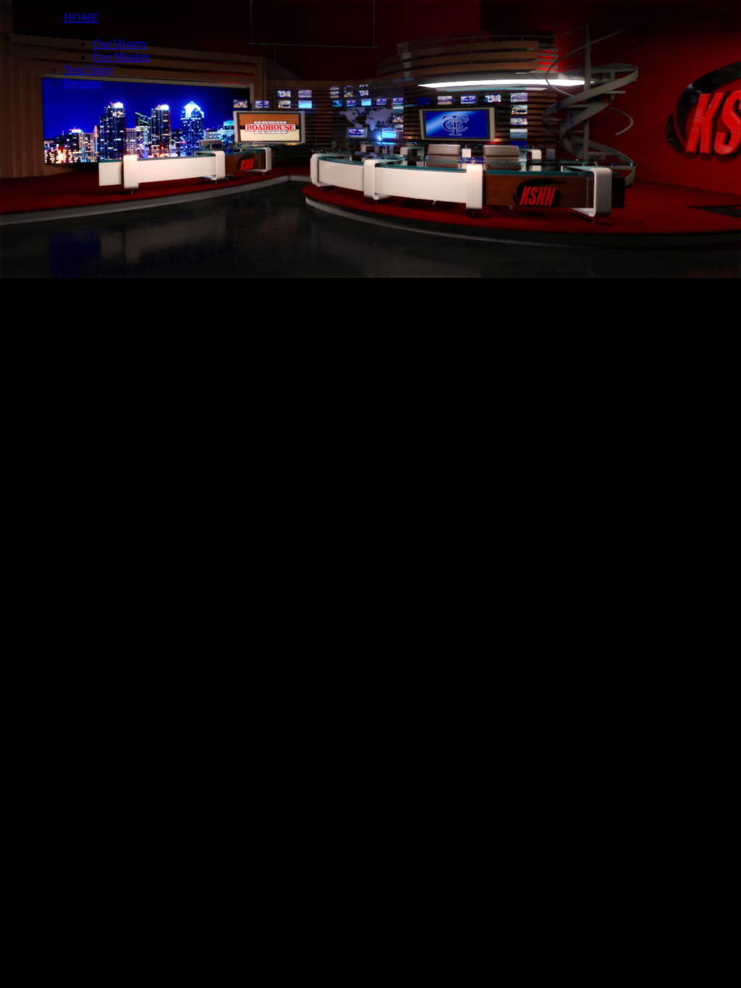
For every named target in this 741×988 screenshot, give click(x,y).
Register (82, 83)
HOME (81, 18)
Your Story (89, 70)
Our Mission (121, 57)
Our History (120, 44)
